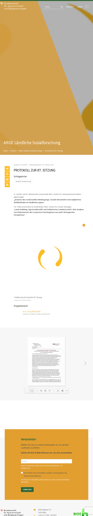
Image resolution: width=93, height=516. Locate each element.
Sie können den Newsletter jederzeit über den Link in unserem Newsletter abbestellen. (45, 481)
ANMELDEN (27, 489)
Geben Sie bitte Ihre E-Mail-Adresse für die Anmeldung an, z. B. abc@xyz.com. (41, 467)
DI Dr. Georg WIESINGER (31, 311)
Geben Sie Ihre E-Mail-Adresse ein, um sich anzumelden (46, 453)
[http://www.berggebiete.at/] (34, 348)
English (69, 7)
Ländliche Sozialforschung (23, 181)
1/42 (31, 391)
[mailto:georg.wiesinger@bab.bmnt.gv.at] (35, 347)
